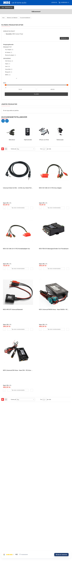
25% (7, 203)
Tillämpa (36, 94)
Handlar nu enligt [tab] (9, 31)
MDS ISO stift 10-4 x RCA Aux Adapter (50, 188)
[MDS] (17, 2)
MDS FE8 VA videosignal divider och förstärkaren (53, 248)
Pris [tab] (4, 83)
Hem (3, 17)
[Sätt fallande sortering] (36, 149)
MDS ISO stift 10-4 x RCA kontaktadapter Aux (16, 248)
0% (10, 203)
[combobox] (49, 2)
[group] (12, 133)
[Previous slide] (3, 121)
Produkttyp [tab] (7, 47)
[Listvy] (6, 149)
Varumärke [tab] (7, 58)
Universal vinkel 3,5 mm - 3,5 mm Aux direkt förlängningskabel (21, 188)
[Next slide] (7, 121)
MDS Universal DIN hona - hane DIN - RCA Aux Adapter (19, 370)
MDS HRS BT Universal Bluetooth (13, 309)
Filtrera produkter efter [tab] (12, 25)
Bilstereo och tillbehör (12, 17)
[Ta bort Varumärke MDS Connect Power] (4, 34)
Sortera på (13, 149)
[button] (4, 208)
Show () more (10, 79)
